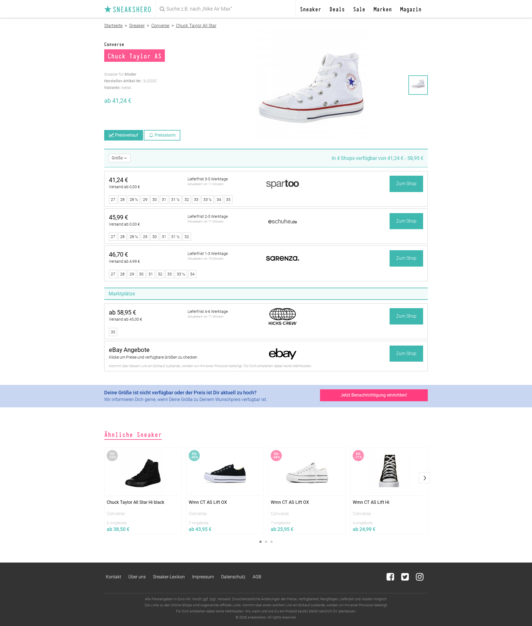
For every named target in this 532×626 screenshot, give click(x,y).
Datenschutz (233, 576)
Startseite (113, 25)
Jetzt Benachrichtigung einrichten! (374, 395)
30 (154, 199)
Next (424, 477)
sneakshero (130, 9)
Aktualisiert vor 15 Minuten (206, 258)
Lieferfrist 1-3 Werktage (208, 253)
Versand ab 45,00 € (125, 319)
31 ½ (175, 199)
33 (196, 199)
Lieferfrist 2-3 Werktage (208, 216)
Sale (359, 8)
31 (164, 199)
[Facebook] (391, 578)
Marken (383, 8)
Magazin (410, 8)
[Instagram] (419, 578)
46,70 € (118, 254)
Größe (118, 157)
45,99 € (118, 217)
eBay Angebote (129, 349)
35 (228, 199)
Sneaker (310, 8)
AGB (257, 576)
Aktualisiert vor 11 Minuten (206, 184)
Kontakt (113, 576)
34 (219, 199)
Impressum (203, 576)
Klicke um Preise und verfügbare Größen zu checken (153, 357)
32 (187, 199)
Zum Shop (406, 183)
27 (113, 199)
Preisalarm (165, 135)
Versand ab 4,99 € (124, 261)
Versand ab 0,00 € (124, 187)
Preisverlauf (126, 135)
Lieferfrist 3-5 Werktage (208, 179)
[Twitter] (405, 578)
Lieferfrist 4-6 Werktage (208, 311)
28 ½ (134, 199)
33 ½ (207, 199)
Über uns (137, 576)
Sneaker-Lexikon (169, 576)
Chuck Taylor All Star (196, 25)
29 (145, 199)
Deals (337, 8)
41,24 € (118, 180)
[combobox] (226, 9)
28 (122, 199)
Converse (160, 25)
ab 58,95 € (122, 312)
